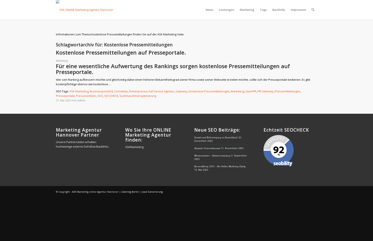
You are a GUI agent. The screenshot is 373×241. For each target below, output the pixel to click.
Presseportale (65, 96)
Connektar (121, 91)
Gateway (181, 91)
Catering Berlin (130, 191)
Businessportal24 (101, 91)
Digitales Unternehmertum (207, 148)
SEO (100, 96)
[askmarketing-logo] (85, 9)
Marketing (62, 60)
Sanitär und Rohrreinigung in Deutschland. (216, 137)
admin (81, 100)
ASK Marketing (79, 91)
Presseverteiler (86, 96)
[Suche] (313, 9)
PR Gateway (265, 91)
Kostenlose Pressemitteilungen (209, 91)
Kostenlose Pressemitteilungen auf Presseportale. (121, 52)
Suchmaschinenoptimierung (138, 96)
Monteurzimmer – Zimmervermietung (212, 155)
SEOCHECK (111, 96)
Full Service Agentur (161, 91)
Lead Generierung (152, 191)
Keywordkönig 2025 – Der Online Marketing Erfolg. (220, 166)
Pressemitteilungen (287, 91)
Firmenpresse (138, 91)
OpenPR (250, 91)
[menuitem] (209, 9)
